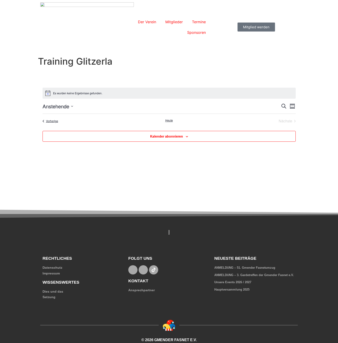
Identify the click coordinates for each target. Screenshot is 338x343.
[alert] (169, 93)
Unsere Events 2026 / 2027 (232, 282)
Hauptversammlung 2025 (231, 289)
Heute (169, 120)
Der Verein (147, 22)
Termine (199, 22)
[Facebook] (132, 269)
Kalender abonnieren (166, 136)
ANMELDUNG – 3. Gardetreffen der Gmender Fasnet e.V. (254, 275)
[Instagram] (143, 269)
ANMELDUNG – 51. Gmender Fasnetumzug (244, 267)
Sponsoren (196, 32)
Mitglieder (174, 22)
